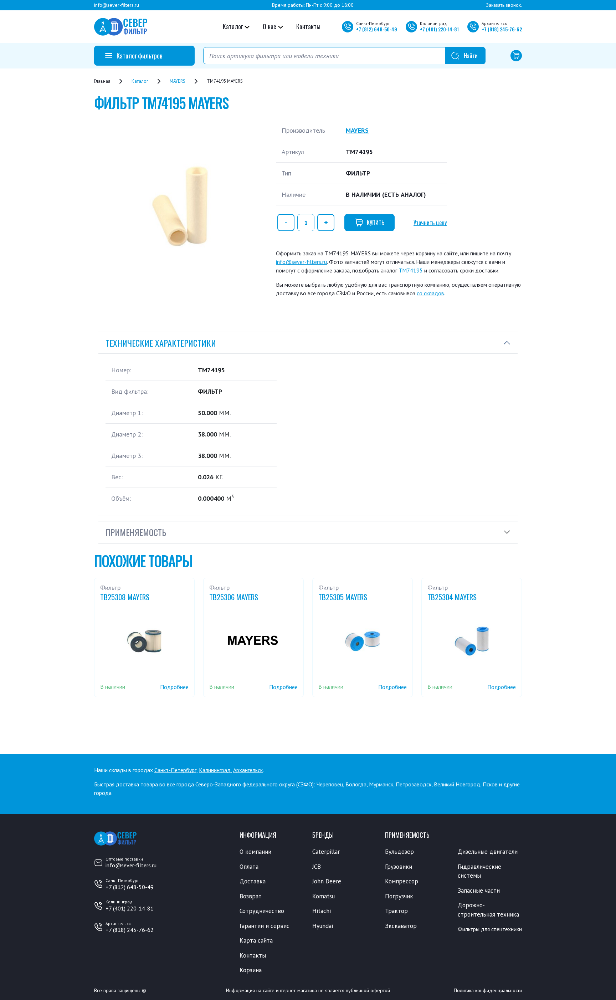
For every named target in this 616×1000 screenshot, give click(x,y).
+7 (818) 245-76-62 (130, 929)
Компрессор (401, 881)
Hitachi (321, 911)
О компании (255, 852)
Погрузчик (399, 896)
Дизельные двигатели (488, 852)
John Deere (326, 881)
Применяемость (136, 532)
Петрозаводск (413, 784)
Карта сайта (256, 940)
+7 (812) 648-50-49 (130, 887)
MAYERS (357, 130)
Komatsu (323, 896)
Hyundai (322, 926)
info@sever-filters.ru (116, 5)
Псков (490, 784)
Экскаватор (401, 926)
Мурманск (381, 784)
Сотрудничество (262, 911)
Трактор (396, 911)
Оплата (249, 867)
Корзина (251, 970)
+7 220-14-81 (439, 29)
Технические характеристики (161, 342)
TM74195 (411, 270)
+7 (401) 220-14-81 (130, 908)
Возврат (251, 896)
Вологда (355, 784)
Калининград (215, 770)
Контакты (308, 26)
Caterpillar (326, 852)
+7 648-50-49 (376, 29)
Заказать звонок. (504, 5)
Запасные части (479, 890)
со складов (430, 293)
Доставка (253, 881)
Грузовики (398, 867)
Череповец (330, 784)
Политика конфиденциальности (488, 990)
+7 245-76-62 (502, 29)
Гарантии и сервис (264, 926)
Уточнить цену (430, 222)
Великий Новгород (457, 784)
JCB (316, 867)
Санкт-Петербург (175, 770)
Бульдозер (399, 852)
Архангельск (248, 770)
